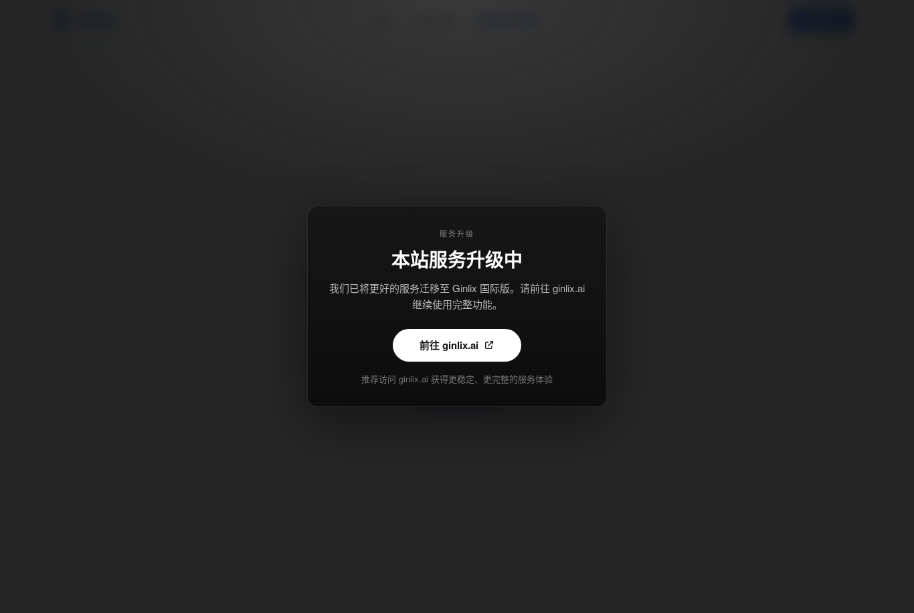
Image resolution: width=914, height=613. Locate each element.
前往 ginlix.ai (449, 345)
